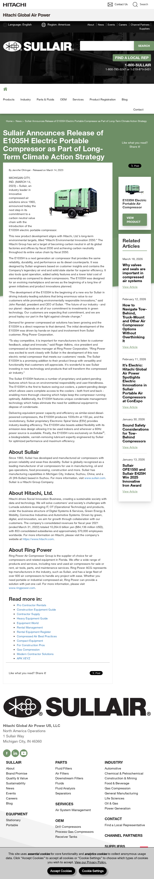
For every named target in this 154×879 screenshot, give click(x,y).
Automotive (113, 768)
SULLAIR (13, 762)
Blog (125, 99)
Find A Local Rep (132, 57)
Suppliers (144, 28)
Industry (25, 99)
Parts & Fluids (45, 99)
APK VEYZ (23, 658)
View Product (134, 219)
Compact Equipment (30, 640)
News (101, 24)
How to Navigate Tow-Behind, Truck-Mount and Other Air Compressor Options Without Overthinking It (135, 323)
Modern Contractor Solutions (35, 654)
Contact (138, 109)
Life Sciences (114, 798)
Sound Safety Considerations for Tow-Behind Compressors (136, 433)
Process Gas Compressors (74, 831)
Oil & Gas (111, 803)
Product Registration (103, 99)
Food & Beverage (117, 783)
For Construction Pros (31, 645)
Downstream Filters (69, 778)
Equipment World (27, 623)
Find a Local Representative (125, 825)
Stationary (13, 820)
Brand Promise (16, 773)
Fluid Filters (63, 768)
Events (111, 24)
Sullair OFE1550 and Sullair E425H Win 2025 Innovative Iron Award (134, 475)
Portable (12, 825)
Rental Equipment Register (34, 631)
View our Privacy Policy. (90, 862)
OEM (63, 99)
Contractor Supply (28, 614)
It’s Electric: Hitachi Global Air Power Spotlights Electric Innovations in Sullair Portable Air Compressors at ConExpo (135, 383)
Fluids (59, 783)
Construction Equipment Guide (36, 609)
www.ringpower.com (22, 587)
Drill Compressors (68, 826)
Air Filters (62, 773)
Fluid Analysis (65, 788)
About (90, 24)
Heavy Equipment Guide (32, 618)
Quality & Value (17, 778)
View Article (130, 287)
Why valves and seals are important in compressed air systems (134, 273)
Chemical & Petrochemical (124, 773)
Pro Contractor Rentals (31, 605)
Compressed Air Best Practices (37, 636)
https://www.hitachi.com (38, 539)
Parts (61, 762)
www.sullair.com (94, 478)
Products (8, 99)
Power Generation (118, 808)
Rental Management (30, 627)
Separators (63, 793)
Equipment (17, 814)
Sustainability (15, 783)
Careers (123, 24)
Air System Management (73, 810)
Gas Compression (28, 649)
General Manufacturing (121, 793)
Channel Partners (140, 24)
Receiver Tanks (66, 836)
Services (78, 99)
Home (9, 121)
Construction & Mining (121, 778)
